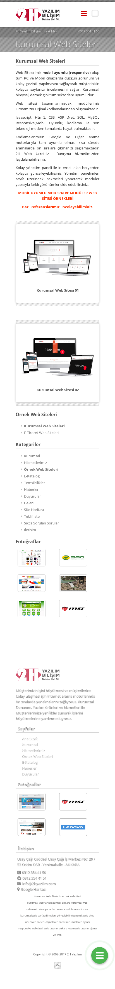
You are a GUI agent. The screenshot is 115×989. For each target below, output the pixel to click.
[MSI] (73, 608)
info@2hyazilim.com (39, 883)
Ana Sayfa (30, 738)
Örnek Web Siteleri (37, 756)
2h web (57, 935)
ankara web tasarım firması (72, 909)
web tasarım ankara (55, 928)
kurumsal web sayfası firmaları (38, 915)
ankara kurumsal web (75, 902)
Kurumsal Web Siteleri (46, 896)
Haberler (31, 489)
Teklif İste (32, 516)
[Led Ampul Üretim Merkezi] (31, 608)
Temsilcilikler (34, 482)
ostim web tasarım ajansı (82, 928)
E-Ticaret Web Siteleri (41, 432)
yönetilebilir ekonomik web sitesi (75, 915)
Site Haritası (34, 509)
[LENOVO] (73, 827)
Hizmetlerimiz (35, 462)
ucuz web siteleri (34, 922)
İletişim (30, 529)
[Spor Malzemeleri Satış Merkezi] (31, 557)
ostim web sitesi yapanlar (41, 909)
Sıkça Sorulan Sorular (41, 523)
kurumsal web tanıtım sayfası (44, 902)
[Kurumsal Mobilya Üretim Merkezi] (31, 827)
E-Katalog (32, 476)
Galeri (28, 502)
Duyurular (32, 496)
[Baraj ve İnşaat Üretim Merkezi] (73, 583)
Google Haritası (33, 889)
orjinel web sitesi (54, 922)
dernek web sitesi (71, 896)
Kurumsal (32, 455)
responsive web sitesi (30, 928)
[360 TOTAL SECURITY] (73, 557)
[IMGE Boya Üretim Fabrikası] (31, 583)
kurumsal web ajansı (78, 922)
